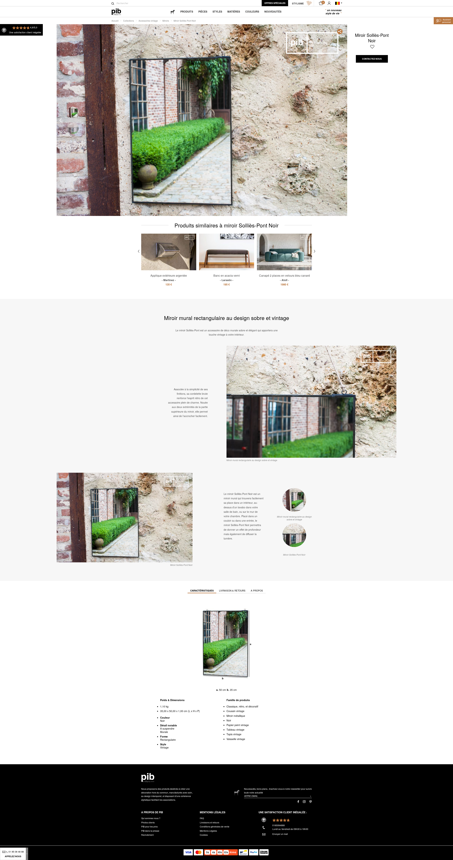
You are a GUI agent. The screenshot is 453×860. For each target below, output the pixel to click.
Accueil (115, 20)
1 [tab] (73, 112)
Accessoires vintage (148, 20)
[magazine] (173, 11)
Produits (186, 11)
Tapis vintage (233, 734)
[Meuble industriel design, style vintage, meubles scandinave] (119, 12)
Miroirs (165, 20)
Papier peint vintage (237, 725)
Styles (217, 11)
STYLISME (298, 3)
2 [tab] (73, 128)
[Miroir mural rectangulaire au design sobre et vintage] (294, 500)
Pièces (202, 11)
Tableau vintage (235, 729)
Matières (233, 11)
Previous (60, 120)
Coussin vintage (235, 711)
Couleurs (252, 11)
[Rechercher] (112, 3)
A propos (257, 590)
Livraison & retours (232, 590)
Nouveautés (272, 11)
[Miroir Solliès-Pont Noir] (294, 535)
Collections (128, 20)
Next (343, 120)
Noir (228, 720)
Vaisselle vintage (235, 739)
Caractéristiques (202, 590)
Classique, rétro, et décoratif (242, 706)
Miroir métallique (235, 716)
